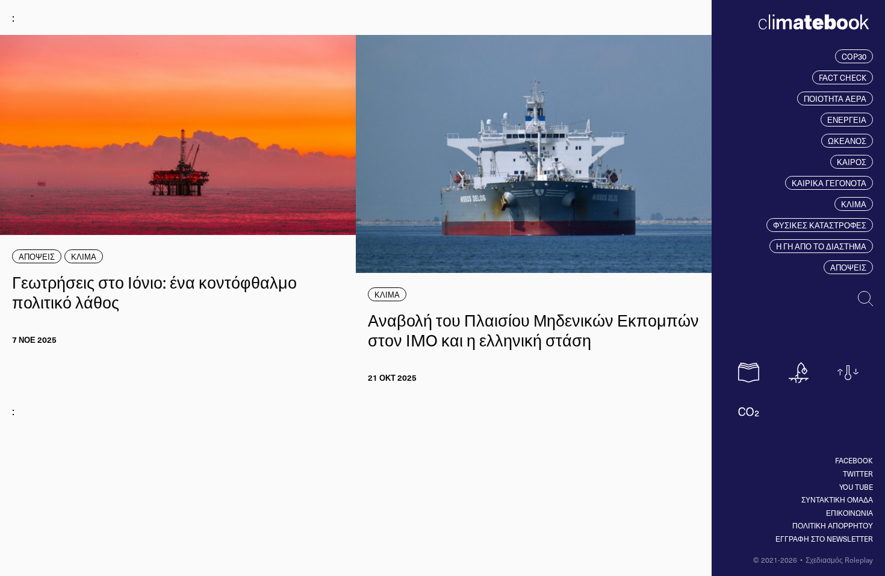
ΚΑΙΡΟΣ (851, 161)
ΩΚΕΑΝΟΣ (847, 140)
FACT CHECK (842, 77)
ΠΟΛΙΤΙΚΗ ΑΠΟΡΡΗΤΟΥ (832, 525)
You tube (856, 486)
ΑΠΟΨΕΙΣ (848, 267)
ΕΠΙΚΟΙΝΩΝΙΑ (849, 512)
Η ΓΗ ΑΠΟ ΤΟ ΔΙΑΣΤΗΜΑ (821, 246)
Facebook (854, 460)
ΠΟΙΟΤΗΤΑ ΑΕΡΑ (835, 98)
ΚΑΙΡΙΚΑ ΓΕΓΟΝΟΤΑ (829, 183)
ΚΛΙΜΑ (853, 204)
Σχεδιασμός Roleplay (839, 559)
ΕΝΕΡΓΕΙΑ (846, 119)
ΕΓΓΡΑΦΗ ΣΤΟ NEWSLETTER (824, 538)
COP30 (854, 56)
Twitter (858, 473)
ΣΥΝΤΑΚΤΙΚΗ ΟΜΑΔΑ (837, 499)
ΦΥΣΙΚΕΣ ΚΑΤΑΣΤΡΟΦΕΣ (819, 225)
